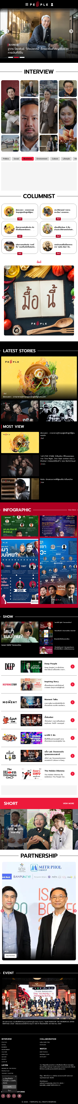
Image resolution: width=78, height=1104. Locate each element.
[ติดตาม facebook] (3, 1096)
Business (27, 159)
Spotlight (43, 1057)
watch (43, 1048)
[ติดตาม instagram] (14, 1096)
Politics (6, 159)
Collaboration (48, 1039)
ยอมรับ (10, 1087)
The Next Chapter (7, 1073)
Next (71, 31)
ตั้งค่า (9, 1090)
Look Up (4, 1062)
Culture (54, 159)
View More (72, 510)
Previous (7, 31)
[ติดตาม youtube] (19, 1096)
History (4, 1057)
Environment (41, 159)
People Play (6, 1071)
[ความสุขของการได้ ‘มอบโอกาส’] (34, 829)
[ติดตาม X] (9, 1096)
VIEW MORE (68, 803)
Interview (7, 1039)
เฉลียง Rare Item (45, 1042)
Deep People (44, 1052)
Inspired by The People (9, 1068)
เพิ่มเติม (5, 1083)
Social (16, 159)
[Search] (74, 10)
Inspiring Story (44, 1054)
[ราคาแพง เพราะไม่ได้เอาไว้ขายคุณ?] (56, 829)
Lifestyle (66, 159)
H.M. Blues (43, 1045)
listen (5, 1065)
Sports (4, 1059)
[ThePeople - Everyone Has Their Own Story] (39, 6)
